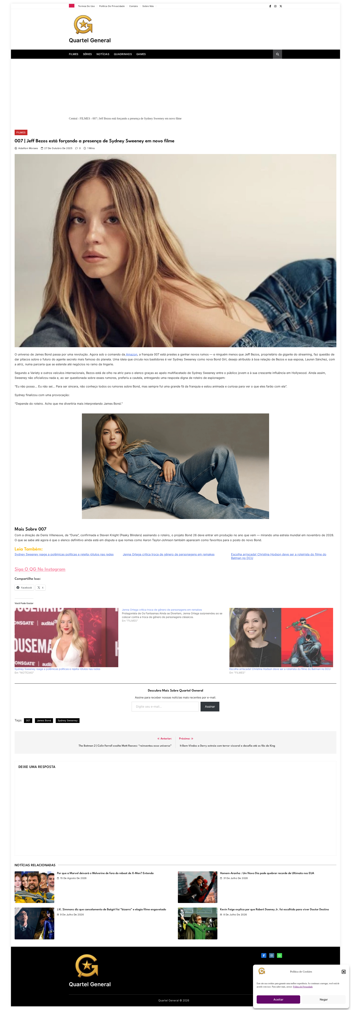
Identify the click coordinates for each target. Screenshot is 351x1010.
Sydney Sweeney (68, 720)
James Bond (44, 720)
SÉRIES (87, 54)
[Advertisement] (175, 86)
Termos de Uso (86, 6)
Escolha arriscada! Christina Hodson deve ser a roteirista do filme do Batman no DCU (278, 556)
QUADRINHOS (123, 54)
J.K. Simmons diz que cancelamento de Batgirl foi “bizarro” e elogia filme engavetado (111, 909)
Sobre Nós (148, 6)
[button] (344, 972)
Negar (324, 999)
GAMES (141, 54)
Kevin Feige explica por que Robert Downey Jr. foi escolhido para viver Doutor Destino (274, 909)
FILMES (73, 54)
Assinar (210, 706)
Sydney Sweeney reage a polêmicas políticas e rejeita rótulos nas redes (64, 554)
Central (73, 118)
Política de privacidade (112, 6)
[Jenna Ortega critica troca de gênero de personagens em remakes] (175, 615)
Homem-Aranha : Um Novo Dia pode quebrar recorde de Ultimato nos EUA (267, 873)
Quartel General (90, 40)
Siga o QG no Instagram (40, 569)
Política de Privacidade (303, 986)
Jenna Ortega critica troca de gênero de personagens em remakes (168, 554)
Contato (133, 6)
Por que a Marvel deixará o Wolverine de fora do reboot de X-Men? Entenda (105, 873)
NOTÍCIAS (103, 54)
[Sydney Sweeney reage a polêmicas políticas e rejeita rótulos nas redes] (66, 637)
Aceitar (278, 999)
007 (28, 720)
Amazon (131, 354)
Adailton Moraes (28, 148)
